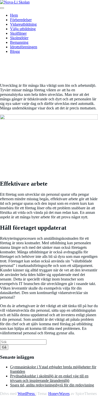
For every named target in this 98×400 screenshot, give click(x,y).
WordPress (27, 393)
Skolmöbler (19, 38)
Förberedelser (21, 20)
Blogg (15, 51)
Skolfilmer (18, 33)
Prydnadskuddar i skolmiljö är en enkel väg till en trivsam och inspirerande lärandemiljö (49, 378)
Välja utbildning (23, 29)
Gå (4, 347)
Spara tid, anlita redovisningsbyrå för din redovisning (52, 385)
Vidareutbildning (23, 24)
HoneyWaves (59, 393)
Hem (14, 15)
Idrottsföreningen (23, 47)
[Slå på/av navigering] (2, 8)
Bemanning (19, 42)
